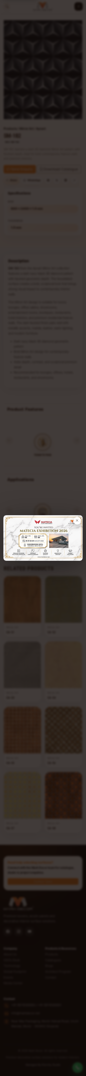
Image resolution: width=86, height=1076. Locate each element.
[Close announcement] (77, 521)
